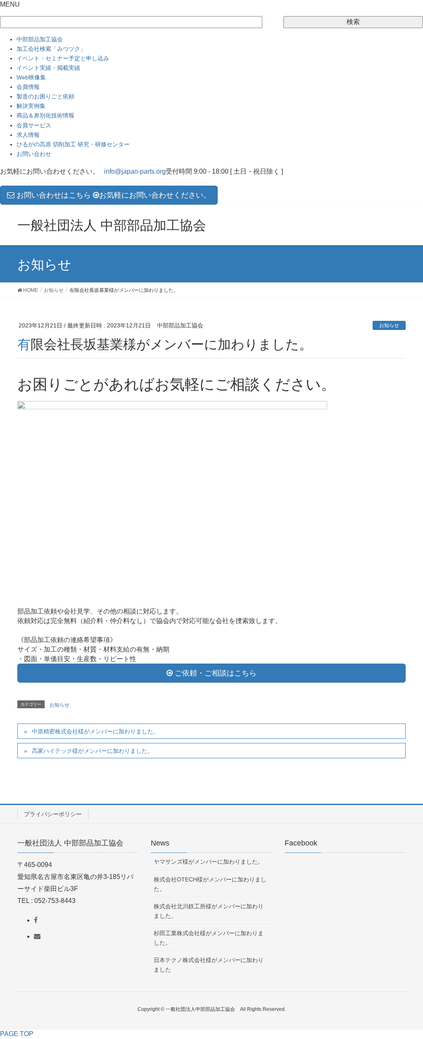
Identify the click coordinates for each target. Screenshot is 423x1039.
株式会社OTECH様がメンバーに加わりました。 (210, 884)
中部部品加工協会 (40, 39)
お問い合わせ (34, 153)
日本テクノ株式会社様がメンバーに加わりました (209, 965)
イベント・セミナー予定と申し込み (63, 58)
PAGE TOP (16, 1033)
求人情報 (28, 134)
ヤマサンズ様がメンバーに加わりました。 (209, 861)
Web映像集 (31, 77)
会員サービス (34, 125)
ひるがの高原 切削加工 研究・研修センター (73, 144)
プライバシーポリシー (53, 814)
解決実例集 (31, 106)
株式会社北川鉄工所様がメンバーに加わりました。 (209, 911)
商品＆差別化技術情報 (45, 115)
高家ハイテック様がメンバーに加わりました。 (92, 751)
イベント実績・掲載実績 (48, 67)
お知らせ (389, 325)
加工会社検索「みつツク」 (51, 48)
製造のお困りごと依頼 (45, 96)
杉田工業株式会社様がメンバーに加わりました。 (209, 938)
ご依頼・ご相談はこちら (215, 673)
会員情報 (28, 87)
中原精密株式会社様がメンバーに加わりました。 (95, 731)
